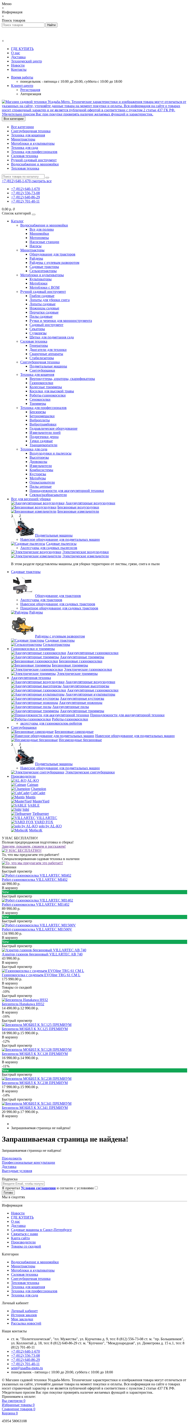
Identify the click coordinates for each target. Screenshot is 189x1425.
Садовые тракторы (44, 267)
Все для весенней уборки (31, 499)
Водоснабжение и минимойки (35, 164)
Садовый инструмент (46, 325)
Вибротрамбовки (43, 424)
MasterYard (40, 801)
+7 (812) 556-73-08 (25, 193)
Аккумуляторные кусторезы (82, 698)
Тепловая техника (25, 168)
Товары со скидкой (26, 1246)
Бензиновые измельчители (78, 511)
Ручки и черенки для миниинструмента (61, 321)
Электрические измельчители (85, 556)
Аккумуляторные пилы (70, 707)
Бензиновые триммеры (70, 665)
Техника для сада (24, 148)
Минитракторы (23, 139)
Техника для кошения (28, 135)
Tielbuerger (40, 814)
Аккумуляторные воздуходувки (90, 503)
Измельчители (41, 466)
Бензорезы (38, 412)
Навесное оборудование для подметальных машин (60, 539)
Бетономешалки (42, 416)
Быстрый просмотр (17, 871)
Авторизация (30, 94)
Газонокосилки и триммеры (33, 649)
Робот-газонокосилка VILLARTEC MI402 (35, 879)
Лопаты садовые (43, 304)
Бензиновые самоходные (74, 732)
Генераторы (39, 345)
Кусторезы (38, 474)
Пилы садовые (41, 316)
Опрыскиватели (42, 482)
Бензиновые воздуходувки (78, 507)
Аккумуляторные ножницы (80, 703)
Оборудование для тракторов (52, 254)
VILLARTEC (46, 818)
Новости (18, 65)
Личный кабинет (24, 1311)
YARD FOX (43, 822)
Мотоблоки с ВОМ (44, 287)
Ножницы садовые (44, 308)
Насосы (35, 246)
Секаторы (37, 329)
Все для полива (42, 229)
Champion (38, 789)
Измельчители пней (45, 433)
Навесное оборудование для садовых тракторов (57, 604)
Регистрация (30, 90)
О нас (15, 53)
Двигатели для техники (48, 350)
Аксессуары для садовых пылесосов (48, 548)
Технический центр (26, 61)
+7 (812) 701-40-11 (25, 201)
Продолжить (12, 1158)
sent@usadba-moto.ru (27, 1368)
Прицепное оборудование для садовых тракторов (59, 608)
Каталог (17, 221)
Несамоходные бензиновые (80, 740)
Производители (23, 776)
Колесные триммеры (46, 387)
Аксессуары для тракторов (41, 600)
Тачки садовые (41, 441)
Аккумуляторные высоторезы (85, 686)
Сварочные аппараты (46, 354)
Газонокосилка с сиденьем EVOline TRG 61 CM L (41, 975)
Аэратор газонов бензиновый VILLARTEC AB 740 (42, 954)
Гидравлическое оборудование (53, 428)
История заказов (24, 1315)
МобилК (35, 830)
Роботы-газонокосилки (48, 395)
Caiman (32, 785)
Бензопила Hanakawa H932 (23, 1004)
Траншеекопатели (43, 445)
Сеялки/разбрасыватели (48, 495)
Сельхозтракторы (43, 271)
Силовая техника (24, 156)
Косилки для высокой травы (52, 391)
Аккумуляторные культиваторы (90, 694)
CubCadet (37, 793)
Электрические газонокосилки (88, 669)
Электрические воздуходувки (85, 552)
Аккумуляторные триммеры (82, 657)
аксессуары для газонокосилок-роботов (51, 723)
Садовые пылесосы (61, 544)
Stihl (25, 809)
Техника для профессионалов (34, 152)
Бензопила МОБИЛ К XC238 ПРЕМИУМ (35, 1083)
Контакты (19, 69)
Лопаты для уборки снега (50, 300)
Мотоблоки (38, 283)
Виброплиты (40, 420)
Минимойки (39, 233)
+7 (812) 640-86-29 (25, 197)
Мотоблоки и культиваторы (33, 143)
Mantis (30, 797)
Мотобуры (38, 478)
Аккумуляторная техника (31, 678)
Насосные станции (44, 242)
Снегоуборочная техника (30, 131)
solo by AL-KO (50, 826)
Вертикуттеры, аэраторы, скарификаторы (62, 379)
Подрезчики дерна (44, 437)
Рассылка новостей (26, 1323)
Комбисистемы (41, 470)
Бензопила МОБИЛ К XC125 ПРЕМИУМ (35, 1029)
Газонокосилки (41, 383)
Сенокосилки (40, 399)
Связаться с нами (24, 1234)
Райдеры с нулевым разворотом (54, 262)
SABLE (34, 805)
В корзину (10, 888)
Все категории (22, 127)
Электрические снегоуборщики (90, 772)
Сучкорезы (38, 333)
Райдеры (36, 258)
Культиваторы (41, 279)
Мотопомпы (39, 238)
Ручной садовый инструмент (34, 160)
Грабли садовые (42, 296)
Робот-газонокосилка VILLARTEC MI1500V (37, 929)
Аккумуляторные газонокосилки (92, 653)
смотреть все (42, 181)
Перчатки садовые (44, 312)
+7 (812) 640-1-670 (25, 189)
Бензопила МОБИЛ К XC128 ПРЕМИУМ (35, 1054)
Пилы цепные (41, 486)
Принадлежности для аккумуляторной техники (67, 491)
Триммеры (38, 403)
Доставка (18, 57)
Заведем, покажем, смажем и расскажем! (34, 846)
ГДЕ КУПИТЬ (22, 49)
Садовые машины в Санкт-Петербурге (41, 1230)
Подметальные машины (48, 366)
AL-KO (33, 780)
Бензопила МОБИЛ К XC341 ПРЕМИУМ (35, 1108)
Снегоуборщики (42, 370)
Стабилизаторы (42, 358)
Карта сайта (20, 1238)
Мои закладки (22, 1319)
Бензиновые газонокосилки (80, 661)
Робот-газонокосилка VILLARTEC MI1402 (35, 904)
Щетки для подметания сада (52, 337)
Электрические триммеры (77, 674)
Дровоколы (38, 462)
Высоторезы (39, 457)
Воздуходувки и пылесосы (50, 453)
